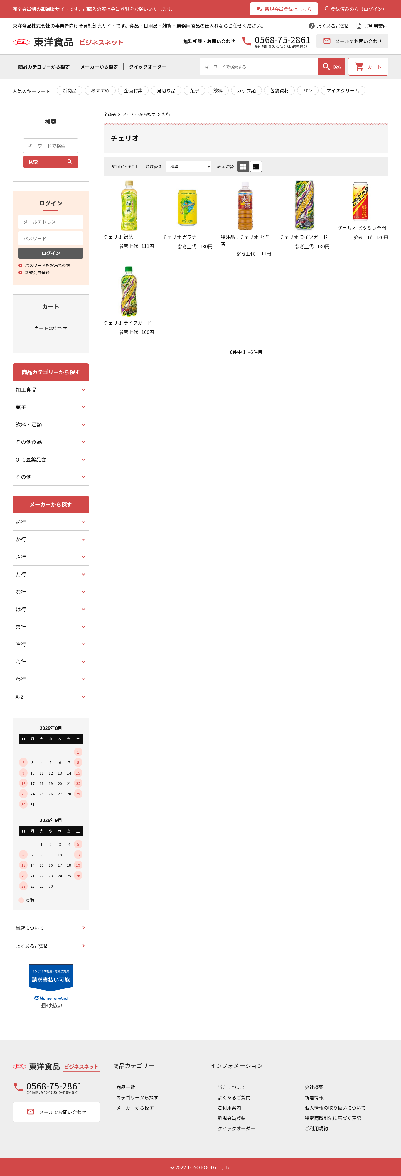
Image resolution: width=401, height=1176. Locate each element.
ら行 (21, 661)
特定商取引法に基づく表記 (333, 1117)
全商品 (110, 114)
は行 (21, 609)
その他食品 (29, 442)
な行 (21, 591)
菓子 (194, 90)
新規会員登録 (232, 1117)
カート (368, 67)
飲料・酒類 (29, 424)
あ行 (21, 522)
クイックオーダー (147, 66)
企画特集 (133, 90)
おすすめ (100, 90)
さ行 (21, 557)
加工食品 (26, 389)
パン (308, 90)
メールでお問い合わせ (352, 41)
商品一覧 (125, 1087)
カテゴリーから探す (137, 1097)
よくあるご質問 (329, 25)
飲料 (218, 90)
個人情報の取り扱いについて (335, 1107)
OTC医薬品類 (31, 459)
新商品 (70, 90)
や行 (21, 644)
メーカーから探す (99, 66)
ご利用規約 (316, 1128)
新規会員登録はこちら (284, 8)
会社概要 (314, 1087)
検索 (331, 67)
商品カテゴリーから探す (44, 66)
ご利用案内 (371, 25)
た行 (166, 114)
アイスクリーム (343, 90)
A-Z (20, 696)
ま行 (21, 626)
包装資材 (279, 90)
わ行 (21, 679)
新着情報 (314, 1097)
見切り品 (166, 90)
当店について (30, 927)
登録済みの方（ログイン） (354, 8)
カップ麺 (246, 90)
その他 (23, 476)
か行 (21, 539)
